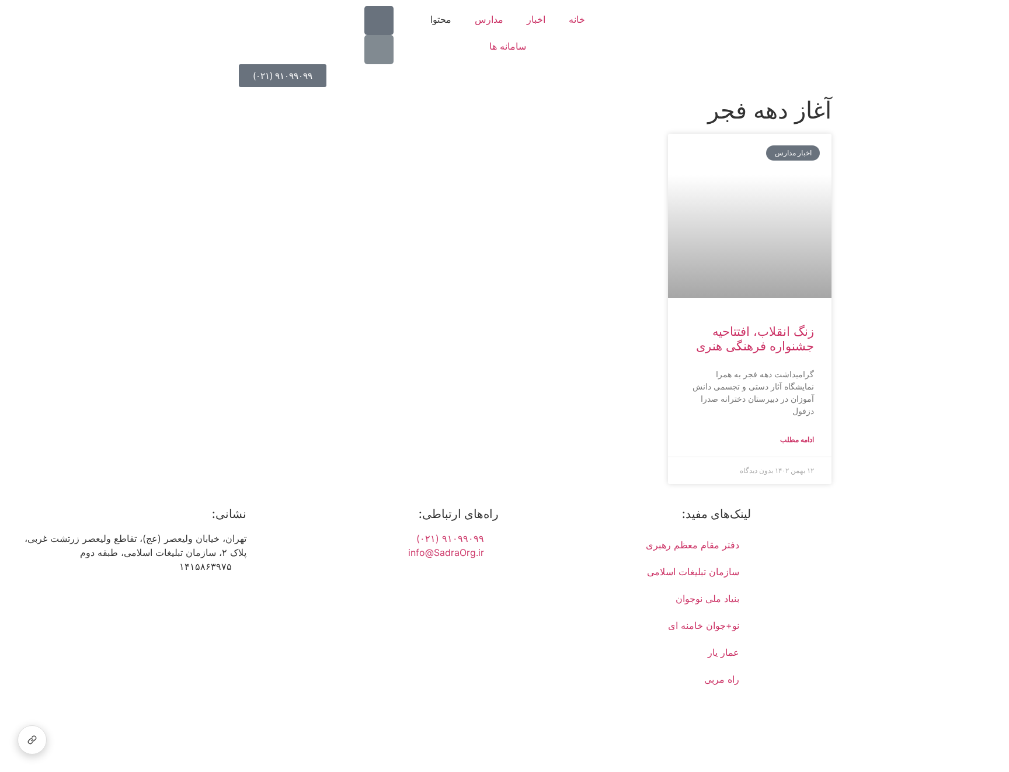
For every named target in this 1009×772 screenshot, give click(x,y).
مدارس (489, 19)
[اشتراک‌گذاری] (32, 739)
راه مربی (721, 679)
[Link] (379, 49)
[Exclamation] (379, 20)
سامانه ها (507, 46)
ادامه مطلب (797, 439)
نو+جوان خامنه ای (703, 625)
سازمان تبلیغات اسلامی (693, 572)
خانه (577, 19)
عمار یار (723, 652)
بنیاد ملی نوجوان (707, 598)
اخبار (536, 19)
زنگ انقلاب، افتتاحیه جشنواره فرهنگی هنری (755, 338)
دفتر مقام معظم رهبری (692, 545)
